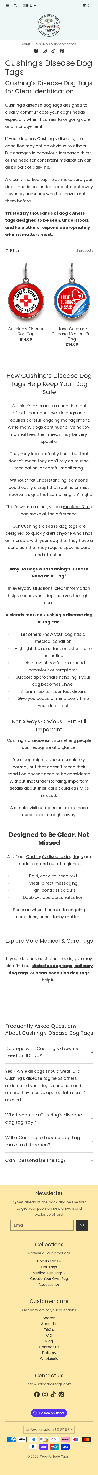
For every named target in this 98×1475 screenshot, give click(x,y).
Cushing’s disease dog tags (54, 856)
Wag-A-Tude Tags (54, 1456)
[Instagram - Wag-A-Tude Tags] (44, 50)
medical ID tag (77, 506)
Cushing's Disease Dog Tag (26, 331)
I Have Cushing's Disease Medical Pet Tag (72, 334)
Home (26, 44)
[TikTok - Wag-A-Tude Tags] (53, 50)
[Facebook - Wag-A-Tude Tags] (36, 50)
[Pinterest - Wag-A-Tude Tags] (62, 50)
